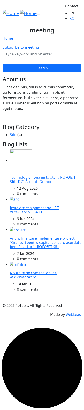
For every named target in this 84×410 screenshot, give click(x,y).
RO (72, 18)
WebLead (73, 314)
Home (8, 38)
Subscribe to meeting (21, 47)
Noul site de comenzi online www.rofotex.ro (33, 275)
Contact (71, 6)
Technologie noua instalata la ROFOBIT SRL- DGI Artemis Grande (42, 179)
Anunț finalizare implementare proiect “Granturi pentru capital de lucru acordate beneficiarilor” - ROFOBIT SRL (45, 242)
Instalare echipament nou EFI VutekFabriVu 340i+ (34, 210)
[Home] (20, 13)
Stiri (13, 134)
